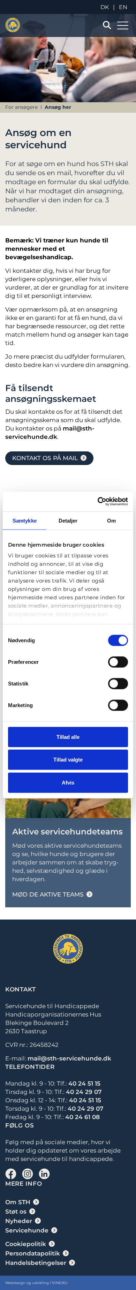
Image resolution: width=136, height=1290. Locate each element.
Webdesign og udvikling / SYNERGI (36, 1283)
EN (123, 7)
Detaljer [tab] (68, 520)
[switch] (118, 661)
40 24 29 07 (83, 1091)
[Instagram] (27, 1173)
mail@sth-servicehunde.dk (69, 1058)
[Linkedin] (44, 1173)
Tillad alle (68, 737)
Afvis (68, 782)
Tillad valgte (68, 760)
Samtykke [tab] (25, 520)
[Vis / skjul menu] (107, 25)
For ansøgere (21, 107)
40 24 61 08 (82, 1116)
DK (104, 7)
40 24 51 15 (84, 1083)
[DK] (12, 24)
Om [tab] (111, 520)
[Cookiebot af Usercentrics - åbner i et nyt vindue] (98, 501)
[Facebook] (10, 1173)
